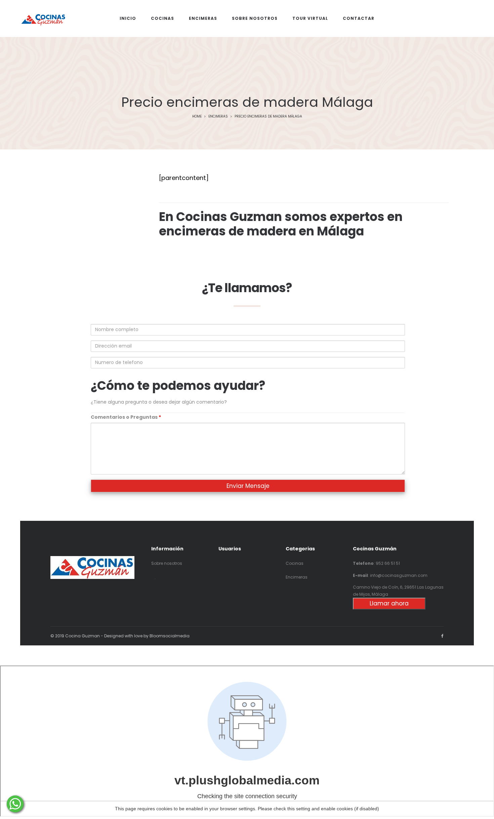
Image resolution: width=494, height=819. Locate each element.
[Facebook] (442, 636)
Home (197, 116)
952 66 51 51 (388, 563)
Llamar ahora (389, 603)
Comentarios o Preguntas (126, 417)
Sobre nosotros (166, 563)
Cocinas (294, 563)
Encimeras (218, 116)
